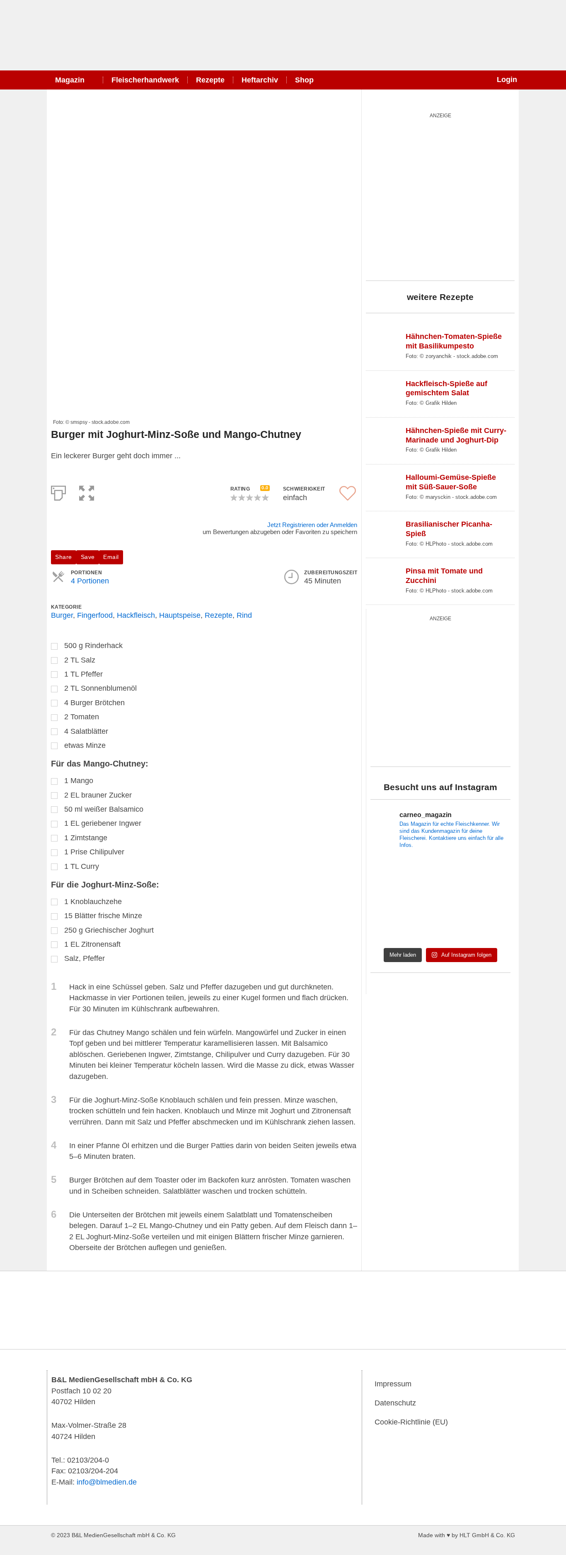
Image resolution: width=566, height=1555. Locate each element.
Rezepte (210, 80)
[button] (86, 491)
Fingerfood (95, 615)
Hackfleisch (136, 615)
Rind (244, 615)
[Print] (58, 491)
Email (111, 557)
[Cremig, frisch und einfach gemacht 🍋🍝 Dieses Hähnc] (440, 929)
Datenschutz (395, 1403)
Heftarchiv (260, 80)
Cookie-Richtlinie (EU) (411, 1422)
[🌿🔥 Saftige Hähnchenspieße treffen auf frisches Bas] (392, 871)
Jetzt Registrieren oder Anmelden (312, 524)
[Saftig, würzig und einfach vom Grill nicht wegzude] (488, 871)
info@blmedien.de (107, 1482)
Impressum (393, 1384)
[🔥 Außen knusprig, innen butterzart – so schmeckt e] (440, 900)
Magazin (70, 80)
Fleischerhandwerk (145, 80)
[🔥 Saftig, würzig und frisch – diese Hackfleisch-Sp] (440, 871)
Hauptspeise (180, 615)
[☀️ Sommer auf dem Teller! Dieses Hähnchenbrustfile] (488, 929)
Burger (62, 615)
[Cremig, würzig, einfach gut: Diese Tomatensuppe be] (392, 929)
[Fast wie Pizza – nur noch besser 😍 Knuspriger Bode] (488, 900)
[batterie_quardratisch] (440, 195)
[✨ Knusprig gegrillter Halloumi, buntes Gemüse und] (392, 900)
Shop (304, 80)
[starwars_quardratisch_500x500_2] (440, 690)
